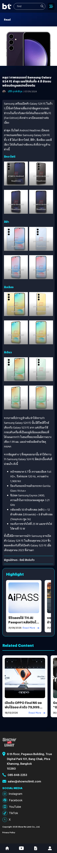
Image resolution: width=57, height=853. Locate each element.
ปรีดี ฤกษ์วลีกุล (15, 91)
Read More (28, 628)
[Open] (51, 6)
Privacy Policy (8, 832)
